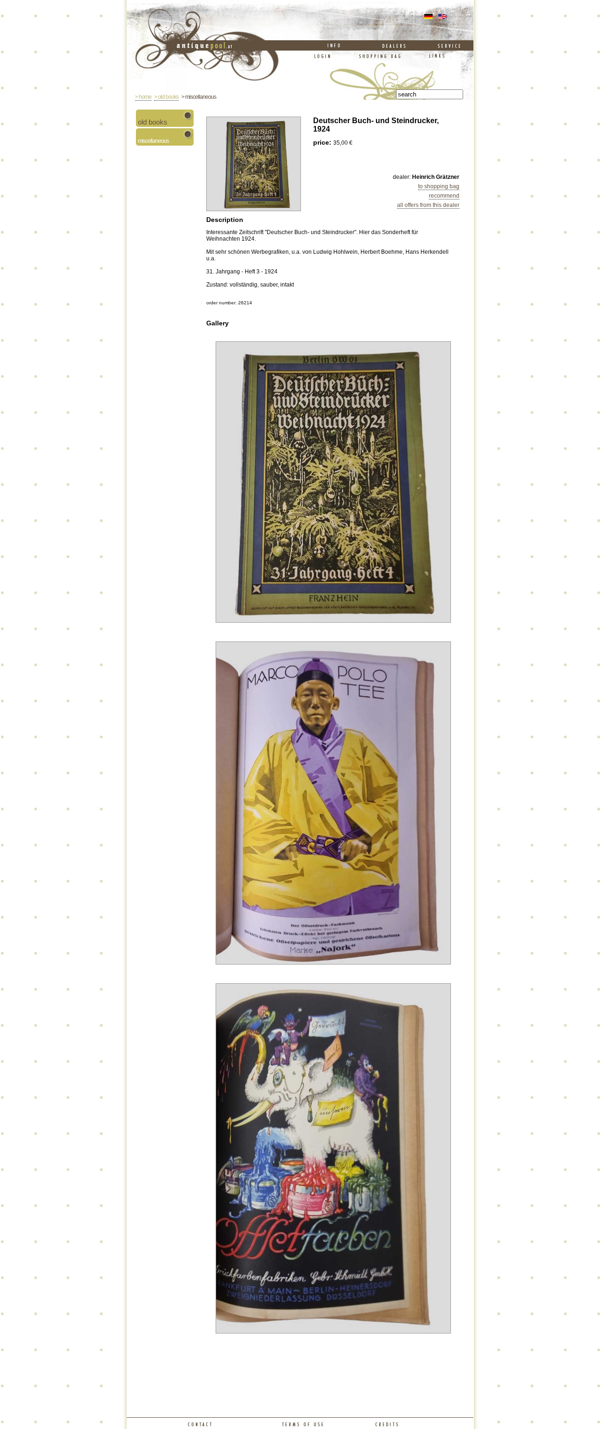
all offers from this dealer (428, 205)
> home (143, 97)
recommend (444, 195)
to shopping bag (438, 186)
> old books (166, 97)
